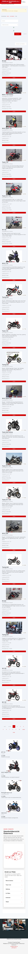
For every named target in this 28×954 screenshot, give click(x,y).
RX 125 (4, 702)
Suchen (17, 33)
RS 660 (4, 61)
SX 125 (4, 229)
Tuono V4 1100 (6, 196)
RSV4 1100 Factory (7, 94)
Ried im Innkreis (9, 62)
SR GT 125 (5, 263)
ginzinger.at (14, 947)
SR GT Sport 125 (7, 128)
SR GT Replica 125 (6, 772)
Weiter (14, 77)
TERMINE (4, 1)
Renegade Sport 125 (6, 792)
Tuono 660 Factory (7, 432)
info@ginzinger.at (14, 946)
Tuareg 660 (5, 297)
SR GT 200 (5, 533)
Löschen (25, 33)
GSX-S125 (4, 813)
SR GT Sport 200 (7, 398)
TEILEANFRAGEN (12, 1)
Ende (14, 732)
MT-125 (3, 752)
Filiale (10, 2)
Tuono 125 (5, 162)
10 (19, 729)
